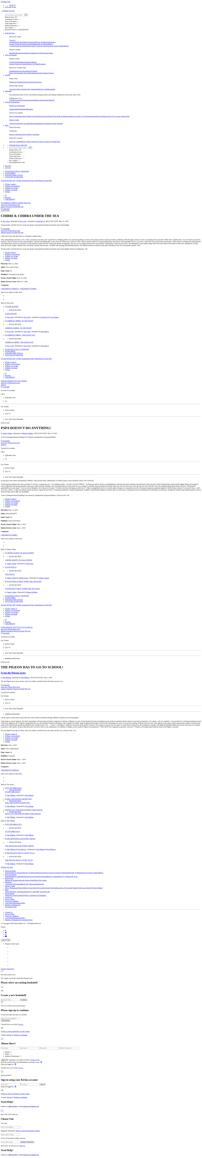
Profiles (11, 71)
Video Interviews (11, 23)
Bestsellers (12, 53)
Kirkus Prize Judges (40, 880)
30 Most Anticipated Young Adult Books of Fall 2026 (34, 181)
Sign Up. (22, 1146)
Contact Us (9, 912)
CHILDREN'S (10, 199)
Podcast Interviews (11, 25)
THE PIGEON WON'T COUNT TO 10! (19, 860)
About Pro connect (37, 142)
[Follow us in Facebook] (5, 930)
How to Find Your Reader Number (28, 1131)
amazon (3, 207)
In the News (24, 73)
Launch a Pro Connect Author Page (69, 888)
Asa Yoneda (55, 317)
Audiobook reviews (12, 19)
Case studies (26, 123)
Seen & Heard (32, 71)
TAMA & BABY (11, 314)
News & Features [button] (11, 55)
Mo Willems (7, 677)
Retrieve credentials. (21, 1035)
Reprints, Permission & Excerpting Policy (12, 906)
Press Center (29, 895)
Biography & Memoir (41, 44)
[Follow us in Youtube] (6, 936)
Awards (25, 71)
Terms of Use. (35, 1060)
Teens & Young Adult (55, 46)
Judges (53, 89)
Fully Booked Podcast (46, 73)
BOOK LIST (11, 181)
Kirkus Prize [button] (9, 878)
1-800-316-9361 (12, 1106)
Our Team (13, 895)
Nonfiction (30, 44)
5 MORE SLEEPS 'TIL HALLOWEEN (18, 560)
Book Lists (15, 876)
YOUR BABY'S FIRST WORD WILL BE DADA (22, 589)
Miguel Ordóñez (28, 433)
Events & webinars (56, 123)
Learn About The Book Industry (92, 888)
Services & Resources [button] (12, 102)
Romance (52, 42)
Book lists (19, 53)
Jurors (40, 82)
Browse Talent (26, 142)
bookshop (9, 631)
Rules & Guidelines (44, 89)
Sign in (4, 1060)
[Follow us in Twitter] (6, 932)
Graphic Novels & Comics (39, 46)
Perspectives (18, 71)
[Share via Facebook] (12, 186)
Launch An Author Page (52, 142)
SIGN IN (12, 5)
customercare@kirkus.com (31, 1106)
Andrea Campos (43, 578)
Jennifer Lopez (23, 578)
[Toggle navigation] (2, 11)
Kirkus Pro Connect (30, 892)
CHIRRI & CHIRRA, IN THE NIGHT (18, 328)
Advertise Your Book (98, 116)
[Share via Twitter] (11, 188)
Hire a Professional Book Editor (15, 888)
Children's (65, 46)
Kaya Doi (6, 221)
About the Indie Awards (17, 89)
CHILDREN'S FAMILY (28, 289)
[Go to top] (6, 940)
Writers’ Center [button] (10, 886)
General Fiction (14, 62)
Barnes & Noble (11, 207)
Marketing (29, 109)
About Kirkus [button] (9, 893)
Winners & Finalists (15, 82)
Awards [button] (7, 75)
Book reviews (10, 17)
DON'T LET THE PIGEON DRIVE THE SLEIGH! (23, 814)
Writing (11, 109)
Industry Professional (12, 1056)
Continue (24, 1000)
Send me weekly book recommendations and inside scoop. (20, 1062)
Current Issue (13, 100)
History (50, 44)
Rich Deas (29, 564)
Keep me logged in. (7, 1064)
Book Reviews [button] (10, 33)
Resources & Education (17, 106)
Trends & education (15, 123)
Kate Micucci (22, 849)
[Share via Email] (11, 190)
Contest (19, 895)
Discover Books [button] (10, 871)
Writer (7, 1054)
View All (12, 40)
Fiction (19, 42)
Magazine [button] (8, 91)
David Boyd (40, 221)
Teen (28, 62)
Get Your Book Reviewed (39, 116)
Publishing (22, 109)
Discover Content (15, 142)
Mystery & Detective (42, 42)
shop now (4, 205)
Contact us (8, 897)
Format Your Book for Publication (59, 116)
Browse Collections (15, 134)
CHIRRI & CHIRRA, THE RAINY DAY (19, 342)
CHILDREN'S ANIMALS (10, 289)
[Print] (7, 192)
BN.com (20, 207)
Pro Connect (9, 28)
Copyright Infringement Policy (15, 903)
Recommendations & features (40, 123)
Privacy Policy (10, 899)
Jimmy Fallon (7, 433)
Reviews (8, 197)
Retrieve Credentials (27, 1142)
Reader (7, 1052)
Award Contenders (31, 89)
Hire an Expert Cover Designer (81, 116)
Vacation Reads (47, 53)
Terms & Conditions (12, 901)
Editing (16, 109)
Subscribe (51, 100)
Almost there (5, 1020)
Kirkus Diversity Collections (14, 892)
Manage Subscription (41, 100)
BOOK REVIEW (15, 790)
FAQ (23, 895)
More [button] (7, 125)
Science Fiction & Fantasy (18, 44)
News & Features (11, 21)
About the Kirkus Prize (30, 82)
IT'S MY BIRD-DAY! (12, 792)
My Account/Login (43, 892)
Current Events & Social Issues (19, 46)
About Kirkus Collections (30, 134)
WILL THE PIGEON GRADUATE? (17, 803)
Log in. (21, 1024)
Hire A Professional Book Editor (20, 116)
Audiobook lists (28, 53)
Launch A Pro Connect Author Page (118, 116)
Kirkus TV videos (64, 876)
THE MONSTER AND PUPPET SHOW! (19, 846)
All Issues (30, 100)
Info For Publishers (39, 895)
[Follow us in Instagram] (6, 934)
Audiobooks (13, 42)
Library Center (14, 120)
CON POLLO (10, 574)
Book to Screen (14, 73)
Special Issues (22, 100)
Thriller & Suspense (28, 42)
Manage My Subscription (28, 884)
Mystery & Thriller (33, 64)
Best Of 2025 (37, 53)
